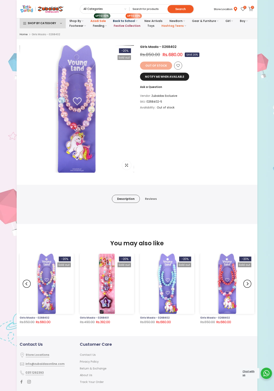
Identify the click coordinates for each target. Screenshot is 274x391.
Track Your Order (92, 382)
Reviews (151, 199)
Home (24, 34)
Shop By (75, 21)
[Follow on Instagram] (29, 381)
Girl (227, 21)
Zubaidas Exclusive (164, 96)
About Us (86, 375)
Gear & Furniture (204, 21)
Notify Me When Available (164, 77)
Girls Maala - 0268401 (94, 318)
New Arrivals (153, 21)
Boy (242, 21)
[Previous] (27, 284)
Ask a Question (151, 87)
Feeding (98, 26)
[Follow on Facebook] (21, 381)
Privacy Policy (89, 362)
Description (126, 199)
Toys (150, 26)
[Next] (247, 284)
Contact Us (88, 355)
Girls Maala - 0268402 (34, 318)
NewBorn (176, 21)
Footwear (76, 26)
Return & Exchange (93, 368)
